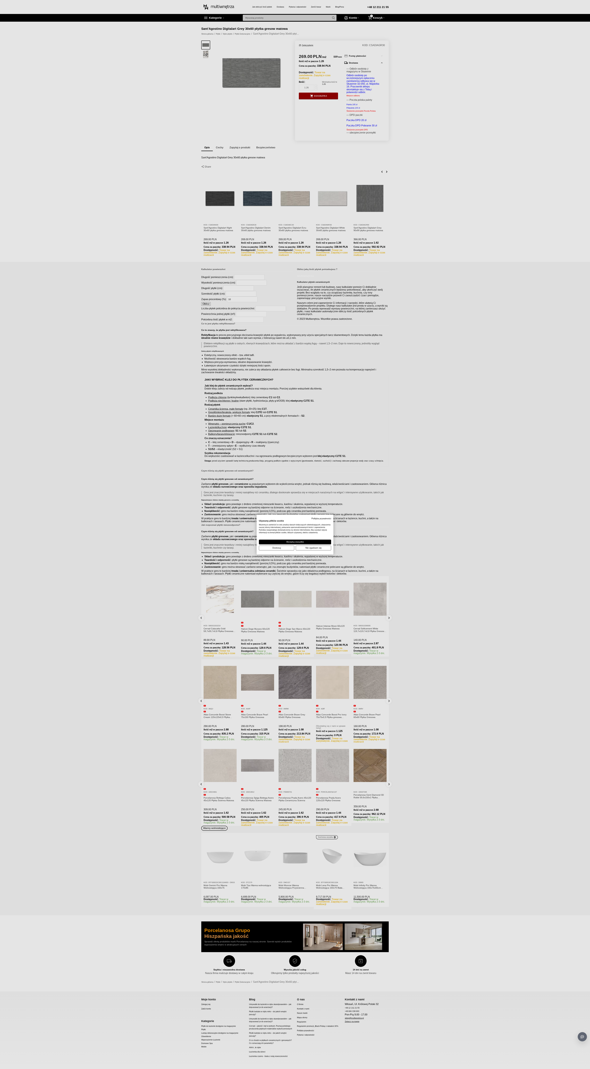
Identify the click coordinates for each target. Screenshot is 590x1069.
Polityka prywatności (321, 518)
